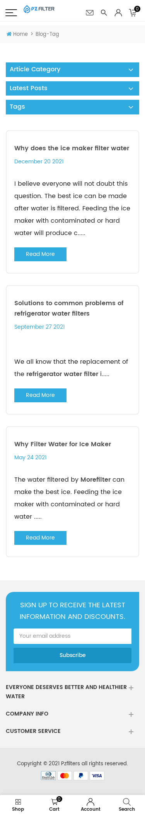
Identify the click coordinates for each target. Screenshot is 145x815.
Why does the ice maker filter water (71, 148)
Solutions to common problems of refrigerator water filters (68, 308)
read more (40, 254)
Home (20, 34)
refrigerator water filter (62, 374)
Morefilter (95, 480)
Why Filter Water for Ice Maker (62, 444)
